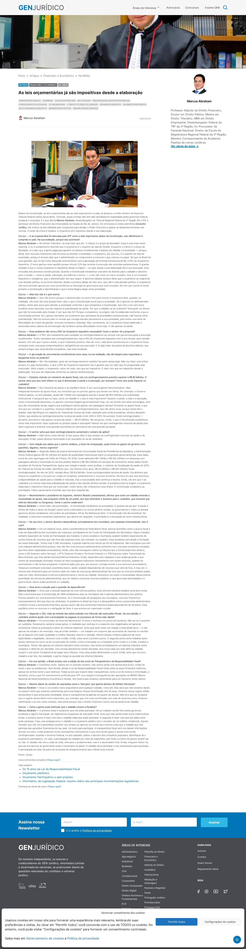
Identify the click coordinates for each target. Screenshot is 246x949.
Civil (124, 871)
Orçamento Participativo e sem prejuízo (47, 777)
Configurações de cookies (220, 921)
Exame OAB (212, 7)
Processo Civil (152, 907)
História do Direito (154, 864)
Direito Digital (129, 890)
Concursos (192, 7)
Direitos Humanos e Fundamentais (132, 897)
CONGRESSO (48, 101)
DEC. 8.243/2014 (84, 101)
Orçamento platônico (35, 773)
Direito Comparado (132, 885)
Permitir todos (176, 921)
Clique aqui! (53, 759)
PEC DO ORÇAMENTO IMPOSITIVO (33, 108)
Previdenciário (152, 902)
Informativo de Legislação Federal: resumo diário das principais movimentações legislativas (80, 781)
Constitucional (129, 876)
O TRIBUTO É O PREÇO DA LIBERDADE (82, 104)
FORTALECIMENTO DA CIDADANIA (33, 104)
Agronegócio (129, 856)
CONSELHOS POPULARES (65, 101)
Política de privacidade (83, 938)
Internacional (151, 874)
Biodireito (127, 866)
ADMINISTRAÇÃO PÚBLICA (30, 101)
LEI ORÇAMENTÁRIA (57, 104)
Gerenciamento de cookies (45, 938)
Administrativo (129, 851)
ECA (124, 903)
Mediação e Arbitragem (150, 881)
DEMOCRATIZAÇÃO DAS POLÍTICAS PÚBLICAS (111, 101)
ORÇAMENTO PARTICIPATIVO (134, 104)
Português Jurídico (154, 897)
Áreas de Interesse (144, 8)
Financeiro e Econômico (151, 858)
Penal (147, 892)
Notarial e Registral (154, 887)
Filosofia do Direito (154, 851)
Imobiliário (149, 869)
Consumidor (128, 880)
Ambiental (127, 861)
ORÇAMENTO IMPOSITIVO (110, 104)
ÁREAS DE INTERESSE (136, 845)
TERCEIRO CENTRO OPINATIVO (85, 108)
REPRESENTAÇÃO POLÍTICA (60, 108)
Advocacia (173, 7)
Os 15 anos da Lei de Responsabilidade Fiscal (51, 769)
